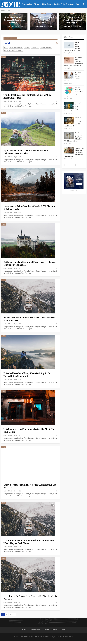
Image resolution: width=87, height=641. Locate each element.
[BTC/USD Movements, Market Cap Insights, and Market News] (69, 120)
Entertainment (35, 630)
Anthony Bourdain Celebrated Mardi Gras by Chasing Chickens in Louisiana (30, 263)
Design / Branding (46, 47)
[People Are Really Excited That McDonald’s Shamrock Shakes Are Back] (43, 21)
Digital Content (47, 4)
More (77, 4)
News (24, 630)
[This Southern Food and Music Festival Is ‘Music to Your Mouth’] (28, 407)
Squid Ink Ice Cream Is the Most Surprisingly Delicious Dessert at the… (26, 152)
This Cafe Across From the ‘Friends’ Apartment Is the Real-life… (30, 486)
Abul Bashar (60, 637)
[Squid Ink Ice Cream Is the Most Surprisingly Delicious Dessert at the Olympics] (28, 129)
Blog (5, 47)
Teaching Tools (59, 4)
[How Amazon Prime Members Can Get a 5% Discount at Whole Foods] (28, 185)
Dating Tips (35, 47)
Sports (46, 630)
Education (37, 4)
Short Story (70, 4)
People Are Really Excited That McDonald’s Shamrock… (43, 20)
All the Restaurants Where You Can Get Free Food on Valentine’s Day (29, 319)
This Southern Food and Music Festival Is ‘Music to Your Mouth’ (29, 430)
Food (14, 13)
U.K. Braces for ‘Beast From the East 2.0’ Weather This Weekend (30, 597)
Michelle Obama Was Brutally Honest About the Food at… (72, 20)
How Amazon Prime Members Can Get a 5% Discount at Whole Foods (30, 208)
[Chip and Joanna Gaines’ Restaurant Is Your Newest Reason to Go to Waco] (14, 21)
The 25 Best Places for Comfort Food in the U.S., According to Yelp (27, 96)
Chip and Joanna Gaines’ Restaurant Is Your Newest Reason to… (14, 20)
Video (62, 630)
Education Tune (27, 4)
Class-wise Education (16, 47)
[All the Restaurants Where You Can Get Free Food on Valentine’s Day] (28, 296)
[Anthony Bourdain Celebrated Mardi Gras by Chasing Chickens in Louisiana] (28, 240)
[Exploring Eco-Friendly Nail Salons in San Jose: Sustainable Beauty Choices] (69, 60)
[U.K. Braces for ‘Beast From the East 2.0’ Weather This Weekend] (28, 574)
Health (54, 630)
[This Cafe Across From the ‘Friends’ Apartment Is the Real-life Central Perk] (28, 463)
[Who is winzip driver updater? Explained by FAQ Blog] (69, 45)
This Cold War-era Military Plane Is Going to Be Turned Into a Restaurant (27, 375)
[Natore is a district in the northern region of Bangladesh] (69, 90)
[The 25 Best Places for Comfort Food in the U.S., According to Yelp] (28, 73)
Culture (27, 47)
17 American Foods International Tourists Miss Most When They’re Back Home (29, 542)
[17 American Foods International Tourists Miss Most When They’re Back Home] (28, 519)
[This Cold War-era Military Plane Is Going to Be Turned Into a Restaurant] (28, 352)
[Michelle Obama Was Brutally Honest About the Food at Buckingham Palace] (72, 21)
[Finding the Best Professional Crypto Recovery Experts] (69, 105)
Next (12, 614)
